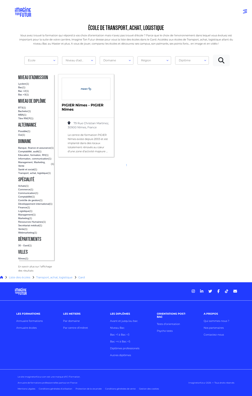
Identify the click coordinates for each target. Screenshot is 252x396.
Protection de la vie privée (89, 388)
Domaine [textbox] (109, 60)
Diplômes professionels (124, 348)
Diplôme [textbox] (185, 60)
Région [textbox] (146, 60)
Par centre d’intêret (75, 327)
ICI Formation (73, 376)
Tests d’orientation (168, 324)
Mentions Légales (26, 388)
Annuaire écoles (26, 327)
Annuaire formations (29, 321)
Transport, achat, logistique (54, 277)
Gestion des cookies (149, 388)
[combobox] (41, 60)
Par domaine (71, 321)
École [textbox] (31, 60)
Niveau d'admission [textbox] (77, 60)
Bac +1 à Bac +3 (119, 334)
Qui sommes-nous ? (216, 321)
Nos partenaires (214, 327)
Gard (81, 277)
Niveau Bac (117, 327)
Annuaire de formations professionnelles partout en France (47, 382)
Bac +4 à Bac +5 (120, 341)
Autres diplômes (120, 355)
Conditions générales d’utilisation (55, 388)
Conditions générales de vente (120, 388)
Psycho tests (165, 330)
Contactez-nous (214, 334)
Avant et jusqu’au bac (124, 321)
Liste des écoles (19, 277)
